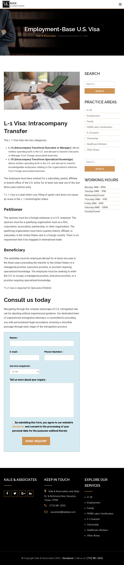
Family (90, 121)
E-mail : (14, 351)
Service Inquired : (20, 365)
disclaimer (18, 426)
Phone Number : (53, 351)
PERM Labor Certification (99, 127)
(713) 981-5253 (57, 505)
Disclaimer (68, 558)
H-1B (89, 110)
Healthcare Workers (97, 144)
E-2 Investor (93, 132)
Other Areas (93, 149)
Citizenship (92, 138)
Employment (93, 116)
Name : (14, 337)
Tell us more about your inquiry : (28, 379)
